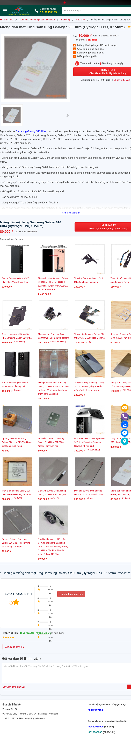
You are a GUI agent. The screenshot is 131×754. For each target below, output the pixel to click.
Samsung (65, 20)
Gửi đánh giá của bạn (71, 594)
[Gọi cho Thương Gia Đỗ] (124, 416)
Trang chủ (8, 20)
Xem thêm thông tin (71, 213)
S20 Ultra (80, 20)
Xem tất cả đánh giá (15, 646)
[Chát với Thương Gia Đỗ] (124, 433)
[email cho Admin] (124, 408)
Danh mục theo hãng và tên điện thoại (37, 20)
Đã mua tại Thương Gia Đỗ (36, 633)
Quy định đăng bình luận (14, 687)
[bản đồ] (124, 441)
